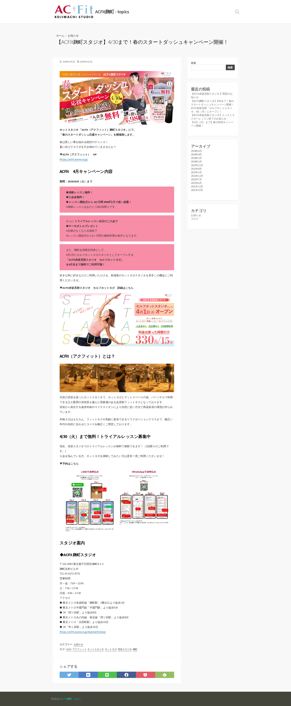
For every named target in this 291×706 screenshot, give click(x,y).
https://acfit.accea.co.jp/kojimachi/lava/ (83, 631)
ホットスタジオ (95, 649)
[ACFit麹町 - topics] (74, 11)
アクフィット (79, 649)
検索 (193, 62)
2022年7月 (196, 179)
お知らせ (73, 35)
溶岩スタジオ (125, 649)
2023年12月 (197, 165)
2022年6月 (196, 183)
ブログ (195, 218)
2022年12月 (197, 175)
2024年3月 (196, 158)
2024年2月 (196, 161)
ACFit (68, 649)
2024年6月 (196, 151)
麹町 (135, 649)
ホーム (60, 35)
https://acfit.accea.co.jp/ (74, 159)
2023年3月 (196, 172)
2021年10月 (197, 190)
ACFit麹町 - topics (70, 698)
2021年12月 (197, 186)
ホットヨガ (111, 649)
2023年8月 (196, 168)
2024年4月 (196, 154)
